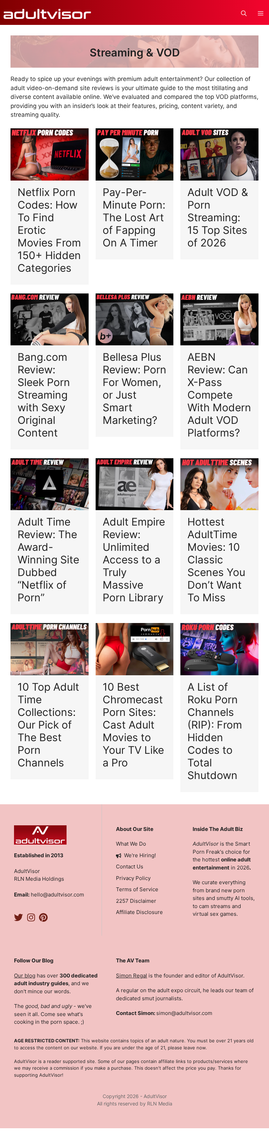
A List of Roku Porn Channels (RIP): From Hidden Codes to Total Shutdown (214, 731)
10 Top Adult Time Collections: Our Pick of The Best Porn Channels (48, 725)
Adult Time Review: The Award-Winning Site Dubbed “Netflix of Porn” (48, 559)
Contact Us (129, 866)
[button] (243, 13)
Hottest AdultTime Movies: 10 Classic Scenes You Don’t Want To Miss (216, 559)
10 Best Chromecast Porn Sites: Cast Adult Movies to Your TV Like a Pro (133, 725)
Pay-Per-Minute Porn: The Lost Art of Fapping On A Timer (134, 217)
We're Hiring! (140, 855)
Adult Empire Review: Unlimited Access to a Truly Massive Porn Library (134, 559)
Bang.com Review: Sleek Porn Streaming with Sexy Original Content (44, 395)
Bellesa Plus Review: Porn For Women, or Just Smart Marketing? (134, 388)
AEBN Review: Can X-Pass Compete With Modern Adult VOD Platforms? (219, 395)
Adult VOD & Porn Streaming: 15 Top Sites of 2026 (217, 217)
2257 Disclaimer (136, 901)
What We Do (131, 843)
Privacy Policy (133, 878)
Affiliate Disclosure (139, 912)
